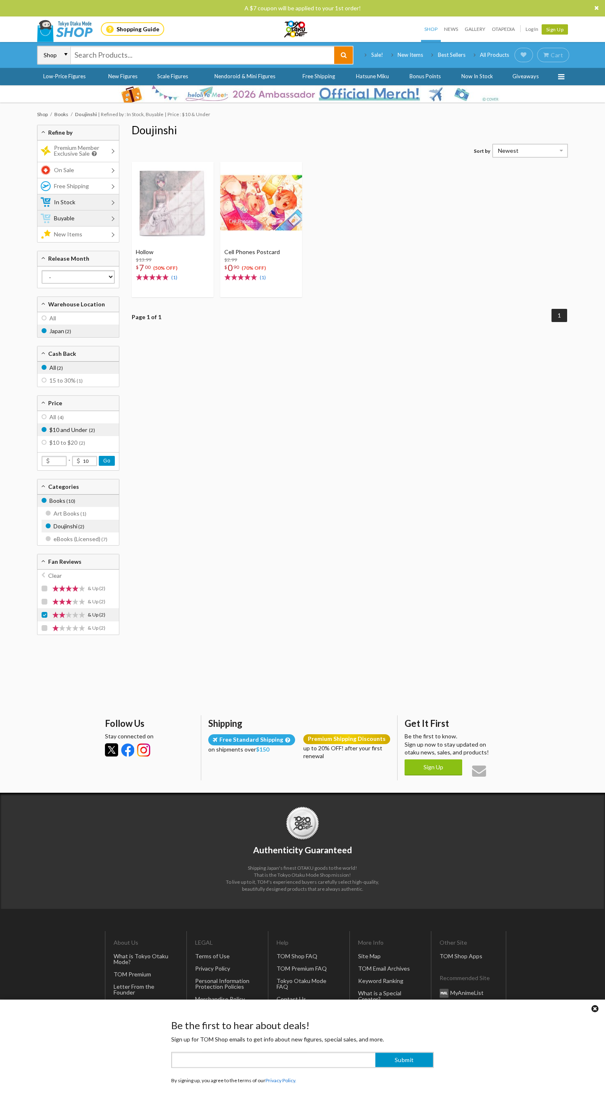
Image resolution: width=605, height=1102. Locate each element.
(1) (174, 277)
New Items (410, 54)
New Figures (122, 76)
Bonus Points (425, 76)
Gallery (475, 29)
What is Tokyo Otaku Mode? (141, 959)
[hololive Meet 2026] (302, 94)
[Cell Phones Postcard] (261, 203)
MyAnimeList (467, 992)
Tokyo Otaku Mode (296, 29)
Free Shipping (318, 76)
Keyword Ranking (380, 980)
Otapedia (503, 29)
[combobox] (202, 55)
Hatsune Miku (372, 76)
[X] (111, 749)
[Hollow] (173, 203)
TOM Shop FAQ (297, 956)
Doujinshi (154, 130)
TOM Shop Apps (461, 956)
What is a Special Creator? (379, 996)
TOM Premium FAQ (302, 968)
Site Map (369, 956)
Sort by (482, 151)
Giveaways (525, 76)
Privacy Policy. (280, 1077)
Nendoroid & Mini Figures (244, 76)
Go (106, 461)
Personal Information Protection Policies (222, 983)
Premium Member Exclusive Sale (76, 150)
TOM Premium (132, 974)
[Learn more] (93, 153)
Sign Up (555, 29)
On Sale (64, 169)
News (451, 29)
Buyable (64, 218)
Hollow (145, 251)
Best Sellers (451, 54)
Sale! (377, 54)
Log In (532, 29)
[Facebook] (127, 749)
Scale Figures (172, 76)
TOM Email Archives (384, 968)
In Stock (64, 201)
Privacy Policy (212, 968)
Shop (430, 29)
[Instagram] (143, 749)
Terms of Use (212, 956)
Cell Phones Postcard (252, 251)
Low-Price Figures (64, 76)
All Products (494, 54)
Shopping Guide (137, 29)
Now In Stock (477, 76)
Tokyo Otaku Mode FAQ (301, 983)
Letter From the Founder (134, 989)
